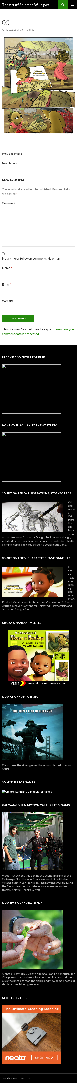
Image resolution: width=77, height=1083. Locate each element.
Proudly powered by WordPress (19, 1078)
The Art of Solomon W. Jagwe (26, 5)
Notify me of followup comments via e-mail (31, 258)
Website (8, 301)
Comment (8, 203)
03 (32, 29)
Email (6, 284)
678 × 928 (24, 29)
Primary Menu (72, 4)
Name (7, 268)
